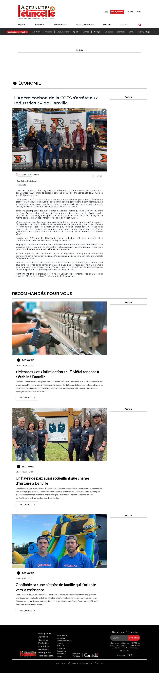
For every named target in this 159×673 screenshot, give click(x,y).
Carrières (43, 640)
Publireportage (144, 32)
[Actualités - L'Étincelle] (28, 651)
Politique (97, 32)
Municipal (48, 32)
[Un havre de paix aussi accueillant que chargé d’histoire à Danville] (59, 434)
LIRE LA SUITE (25, 398)
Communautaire (63, 32)
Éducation (109, 32)
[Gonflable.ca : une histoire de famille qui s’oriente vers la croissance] (59, 540)
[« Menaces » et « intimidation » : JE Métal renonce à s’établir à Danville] (59, 327)
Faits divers (36, 32)
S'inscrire (134, 638)
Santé (131, 32)
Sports (76, 32)
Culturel (86, 32)
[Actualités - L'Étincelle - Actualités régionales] (36, 12)
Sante (59, 656)
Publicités (43, 643)
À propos (43, 637)
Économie (121, 32)
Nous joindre (44, 633)
